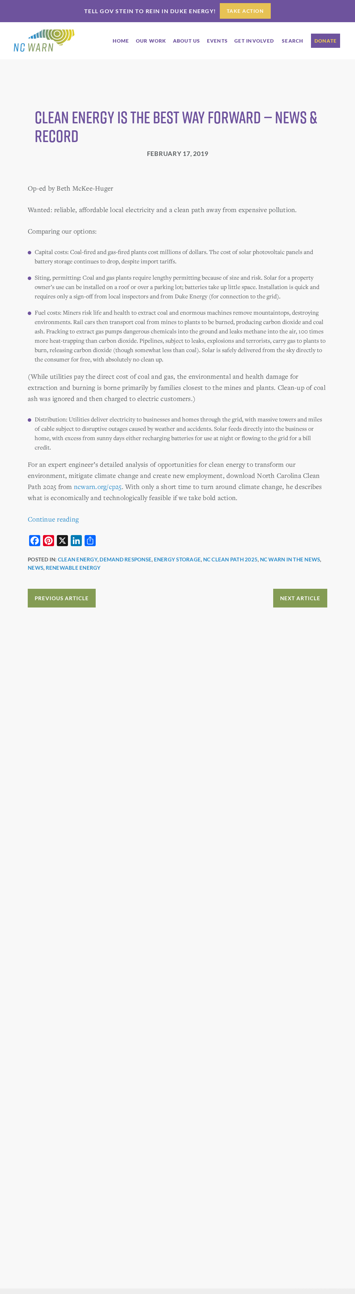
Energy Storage (177, 559)
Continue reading (53, 519)
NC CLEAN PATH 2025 (230, 559)
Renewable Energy (73, 568)
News (35, 568)
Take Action (245, 11)
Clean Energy (77, 559)
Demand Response (125, 559)
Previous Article (62, 598)
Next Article (300, 598)
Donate (325, 41)
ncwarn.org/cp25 (98, 486)
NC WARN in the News (290, 559)
